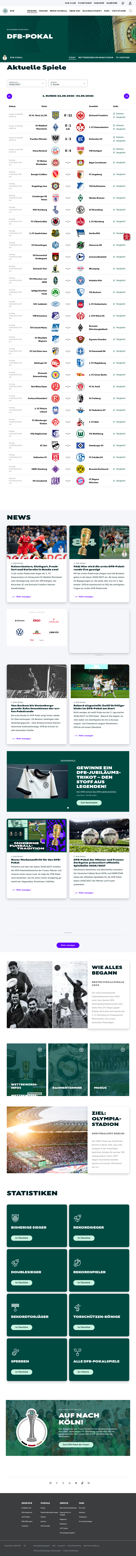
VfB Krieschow (40, 316)
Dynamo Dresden (97, 339)
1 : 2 (68, 139)
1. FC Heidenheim (98, 304)
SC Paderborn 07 (97, 410)
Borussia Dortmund (98, 469)
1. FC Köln (94, 422)
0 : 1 (68, 127)
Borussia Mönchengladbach (98, 327)
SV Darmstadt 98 (97, 351)
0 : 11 (68, 115)
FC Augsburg (95, 174)
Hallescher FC (40, 457)
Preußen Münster (38, 139)
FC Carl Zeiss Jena (38, 351)
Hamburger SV (96, 445)
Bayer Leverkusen (98, 163)
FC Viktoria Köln (39, 222)
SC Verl (43, 445)
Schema (120, 114)
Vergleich (120, 117)
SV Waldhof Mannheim (41, 127)
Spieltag (54, 82)
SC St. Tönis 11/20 (38, 115)
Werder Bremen (97, 198)
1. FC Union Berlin (98, 375)
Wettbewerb (13, 82)
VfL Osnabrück (40, 481)
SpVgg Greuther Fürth (39, 292)
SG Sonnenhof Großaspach (40, 257)
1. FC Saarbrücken (38, 233)
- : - (68, 162)
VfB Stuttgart (95, 151)
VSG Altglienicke (38, 434)
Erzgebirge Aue (39, 186)
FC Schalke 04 (96, 457)
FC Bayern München (94, 481)
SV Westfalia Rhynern (41, 339)
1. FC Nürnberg (96, 222)
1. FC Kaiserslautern (99, 127)
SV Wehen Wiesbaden (41, 162)
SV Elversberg (96, 210)
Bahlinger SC (40, 363)
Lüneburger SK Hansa (39, 198)
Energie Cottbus (39, 174)
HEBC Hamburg (39, 469)
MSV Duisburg (40, 210)
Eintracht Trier (40, 269)
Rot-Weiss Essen (39, 387)
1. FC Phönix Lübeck (41, 410)
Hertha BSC (94, 233)
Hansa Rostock (40, 151)
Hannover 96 (95, 245)
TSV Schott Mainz (38, 328)
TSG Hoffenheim (97, 186)
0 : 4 (68, 150)
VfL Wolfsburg (96, 434)
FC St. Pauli (94, 387)
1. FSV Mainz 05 (97, 316)
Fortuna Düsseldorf (37, 398)
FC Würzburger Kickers (39, 422)
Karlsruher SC (95, 139)
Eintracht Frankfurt (98, 115)
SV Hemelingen (39, 245)
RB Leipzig (94, 269)
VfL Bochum (95, 292)
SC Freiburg (95, 398)
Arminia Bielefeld (97, 257)
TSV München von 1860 (38, 280)
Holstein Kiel (95, 280)
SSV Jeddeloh (40, 304)
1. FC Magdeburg (97, 363)
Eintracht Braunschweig (40, 374)
